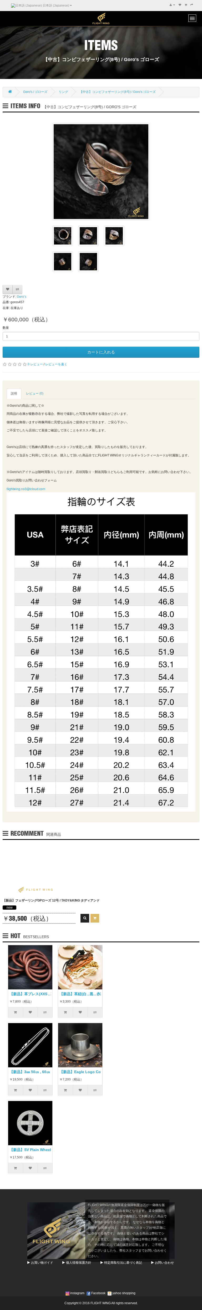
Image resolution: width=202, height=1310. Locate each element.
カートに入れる (101, 352)
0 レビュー (35, 364)
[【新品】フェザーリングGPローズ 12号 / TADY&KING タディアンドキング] (29, 869)
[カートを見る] (186, 4)
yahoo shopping (123, 1293)
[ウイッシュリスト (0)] (180, 4)
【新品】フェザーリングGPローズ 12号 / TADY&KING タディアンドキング (56, 900)
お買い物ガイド (42, 1262)
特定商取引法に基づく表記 (123, 1262)
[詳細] (84, 918)
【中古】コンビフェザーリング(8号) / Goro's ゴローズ (117, 92)
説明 (14, 393)
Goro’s (21, 296)
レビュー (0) (34, 393)
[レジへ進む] (191, 4)
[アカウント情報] (172, 4)
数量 (6, 328)
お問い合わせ (164, 1262)
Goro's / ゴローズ (35, 92)
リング (63, 92)
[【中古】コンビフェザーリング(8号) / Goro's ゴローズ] (101, 171)
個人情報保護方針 (78, 1262)
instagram (76, 1293)
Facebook (97, 1293)
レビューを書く (56, 364)
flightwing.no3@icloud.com (26, 488)
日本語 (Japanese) (56, 5)
